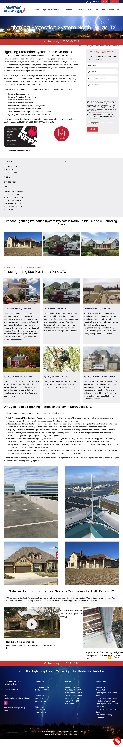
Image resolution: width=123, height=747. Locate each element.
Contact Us (100, 687)
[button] (118, 9)
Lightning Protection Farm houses (18, 376)
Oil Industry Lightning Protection (97, 308)
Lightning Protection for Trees (56, 376)
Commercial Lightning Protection (17, 308)
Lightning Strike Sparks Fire (20, 641)
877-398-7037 (71, 41)
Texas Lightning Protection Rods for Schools (68, 610)
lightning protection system (26, 75)
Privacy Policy (101, 690)
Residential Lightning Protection (57, 308)
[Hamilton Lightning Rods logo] (15, 7)
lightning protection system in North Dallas (38, 458)
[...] (7, 648)
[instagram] (5, 703)
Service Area (78, 732)
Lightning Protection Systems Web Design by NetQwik (61, 734)
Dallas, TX (38, 701)
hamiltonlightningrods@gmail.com (17, 698)
